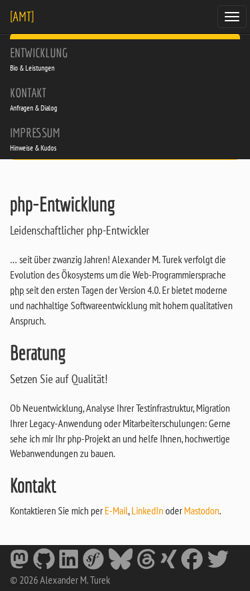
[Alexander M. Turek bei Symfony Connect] (93, 562)
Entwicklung (38, 59)
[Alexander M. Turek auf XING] (169, 562)
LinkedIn (147, 510)
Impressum (35, 139)
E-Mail (116, 510)
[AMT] (22, 16)
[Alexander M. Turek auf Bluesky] (121, 562)
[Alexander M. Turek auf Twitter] (218, 562)
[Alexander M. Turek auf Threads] (146, 562)
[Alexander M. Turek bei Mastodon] (19, 562)
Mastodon (201, 510)
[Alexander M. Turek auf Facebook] (192, 562)
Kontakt (33, 99)
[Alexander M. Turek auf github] (44, 562)
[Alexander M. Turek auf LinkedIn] (68, 562)
